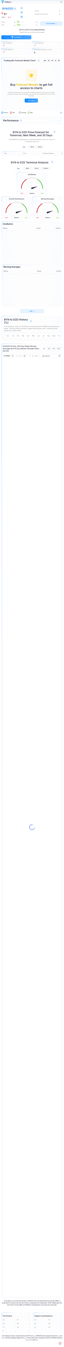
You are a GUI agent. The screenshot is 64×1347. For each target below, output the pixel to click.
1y (55, 60)
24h (45, 60)
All (59, 60)
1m (52, 60)
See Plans (31, 100)
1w (49, 60)
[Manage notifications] (60, 1343)
